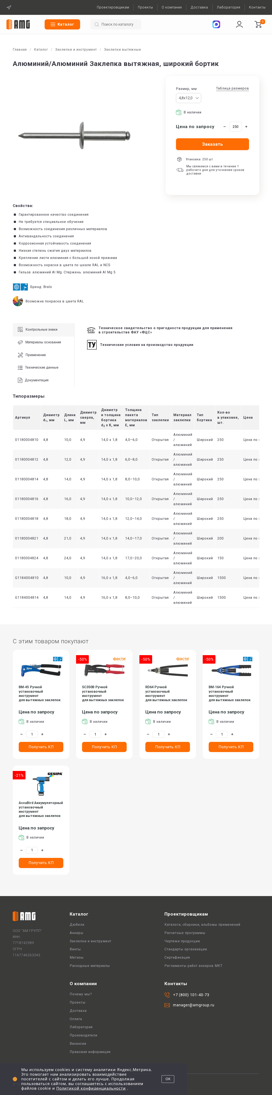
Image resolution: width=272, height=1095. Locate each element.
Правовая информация (90, 1052)
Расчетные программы (184, 933)
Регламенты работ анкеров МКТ (193, 966)
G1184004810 (27, 578)
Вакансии (78, 1044)
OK (168, 1079)
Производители (83, 1035)
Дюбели (77, 925)
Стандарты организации (185, 949)
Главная (20, 50)
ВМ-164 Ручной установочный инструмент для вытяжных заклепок (230, 693)
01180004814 (26, 479)
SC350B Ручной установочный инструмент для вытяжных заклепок (103, 693)
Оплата (76, 1019)
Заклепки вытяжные (122, 50)
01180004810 (26, 440)
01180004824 (26, 558)
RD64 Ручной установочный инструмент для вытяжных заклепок (166, 693)
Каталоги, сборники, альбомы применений (202, 925)
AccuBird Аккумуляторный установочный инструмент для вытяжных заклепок (41, 809)
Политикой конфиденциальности (91, 1088)
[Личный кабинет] (239, 24)
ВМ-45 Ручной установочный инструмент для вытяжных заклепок (40, 693)
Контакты (257, 7)
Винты (75, 949)
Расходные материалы (90, 966)
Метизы (77, 957)
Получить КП (41, 747)
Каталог (41, 50)
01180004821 (26, 538)
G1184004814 (27, 598)
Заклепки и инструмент (76, 50)
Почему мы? (81, 994)
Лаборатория (228, 7)
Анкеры (77, 933)
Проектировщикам (113, 7)
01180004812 (26, 459)
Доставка (199, 7)
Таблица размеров (232, 88)
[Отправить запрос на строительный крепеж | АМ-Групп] (258, 24)
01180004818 (26, 519)
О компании (172, 7)
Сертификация (177, 957)
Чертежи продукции (182, 941)
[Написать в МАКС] (216, 24)
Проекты (145, 7)
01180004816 (26, 499)
